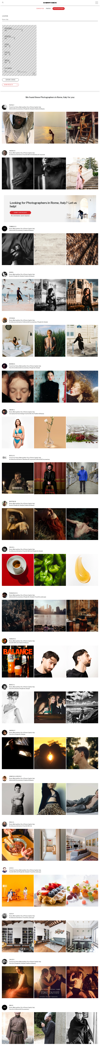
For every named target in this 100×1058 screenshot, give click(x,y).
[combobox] (50, 19)
